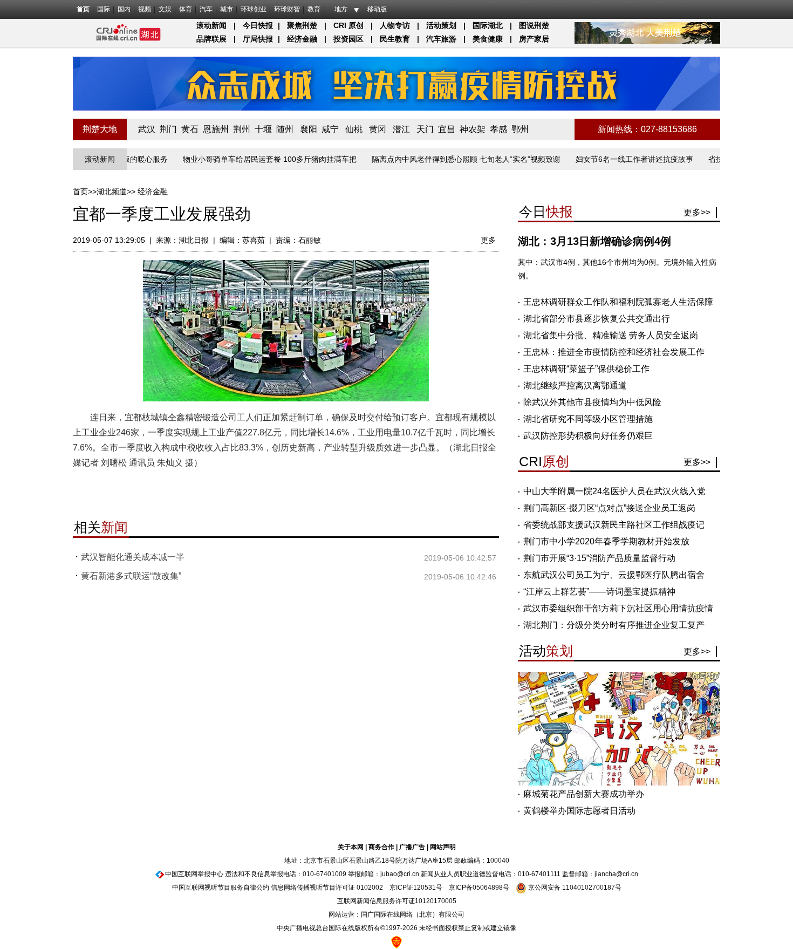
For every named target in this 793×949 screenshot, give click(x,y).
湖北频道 (112, 191)
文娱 (165, 9)
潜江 (401, 129)
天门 (425, 129)
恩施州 (216, 129)
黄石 (190, 129)
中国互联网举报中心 (194, 874)
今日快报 (258, 25)
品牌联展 (211, 39)
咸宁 (330, 129)
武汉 (146, 129)
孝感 (498, 129)
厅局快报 (258, 39)
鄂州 (520, 129)
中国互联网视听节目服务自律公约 (220, 887)
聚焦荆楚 (302, 25)
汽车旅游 (441, 39)
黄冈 (377, 129)
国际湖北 (488, 25)
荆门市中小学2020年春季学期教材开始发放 (606, 541)
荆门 (168, 129)
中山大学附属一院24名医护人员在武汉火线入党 (614, 491)
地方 (340, 9)
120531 (424, 887)
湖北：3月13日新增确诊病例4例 (594, 241)
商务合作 (381, 847)
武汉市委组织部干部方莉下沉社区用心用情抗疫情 (618, 608)
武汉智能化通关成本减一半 (132, 557)
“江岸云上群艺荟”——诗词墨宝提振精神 (599, 591)
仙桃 (354, 129)
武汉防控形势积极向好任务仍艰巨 (588, 435)
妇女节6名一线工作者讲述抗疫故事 (615, 159)
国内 (124, 9)
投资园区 (348, 39)
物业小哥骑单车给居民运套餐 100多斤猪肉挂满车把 (250, 159)
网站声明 (443, 847)
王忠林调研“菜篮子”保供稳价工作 (586, 368)
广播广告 (412, 847)
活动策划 (441, 25)
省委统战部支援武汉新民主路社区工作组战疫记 (614, 524)
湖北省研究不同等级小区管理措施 (588, 419)
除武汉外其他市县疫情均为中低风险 (592, 402)
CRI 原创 (348, 25)
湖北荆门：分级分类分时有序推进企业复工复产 (614, 625)
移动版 (377, 9)
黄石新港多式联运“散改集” (131, 576)
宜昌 (446, 129)
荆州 (241, 129)
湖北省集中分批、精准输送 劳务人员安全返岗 (610, 335)
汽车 (206, 9)
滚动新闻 (211, 25)
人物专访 (395, 25)
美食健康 (488, 39)
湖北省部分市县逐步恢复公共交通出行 (596, 318)
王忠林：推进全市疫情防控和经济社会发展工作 (614, 352)
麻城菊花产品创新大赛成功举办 (583, 793)
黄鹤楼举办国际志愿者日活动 (579, 810)
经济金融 (302, 39)
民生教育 (395, 39)
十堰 (263, 129)
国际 (103, 9)
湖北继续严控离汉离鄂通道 (575, 385)
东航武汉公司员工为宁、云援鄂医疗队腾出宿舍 (614, 574)
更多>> (696, 212)
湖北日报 (194, 240)
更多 (488, 240)
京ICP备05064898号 (479, 887)
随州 (284, 129)
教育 (313, 9)
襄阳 (308, 129)
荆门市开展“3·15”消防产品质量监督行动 (599, 558)
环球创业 (253, 9)
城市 (226, 9)
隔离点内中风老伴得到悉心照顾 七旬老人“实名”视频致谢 (446, 159)
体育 (185, 9)
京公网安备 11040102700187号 (574, 887)
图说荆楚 (534, 25)
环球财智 (287, 9)
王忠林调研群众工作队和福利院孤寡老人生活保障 (618, 301)
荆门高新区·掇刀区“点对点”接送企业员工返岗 (609, 508)
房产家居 (534, 39)
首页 (83, 9)
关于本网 (351, 847)
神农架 (473, 129)
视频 (144, 9)
